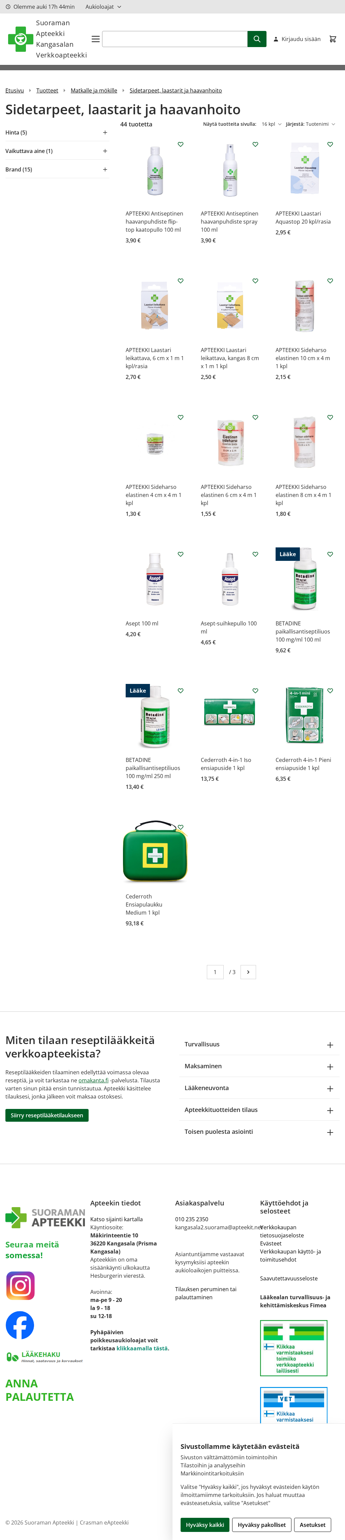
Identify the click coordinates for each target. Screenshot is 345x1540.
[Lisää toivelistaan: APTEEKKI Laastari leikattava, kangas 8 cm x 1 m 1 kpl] (255, 280)
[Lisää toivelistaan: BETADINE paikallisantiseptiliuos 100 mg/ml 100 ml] (330, 554)
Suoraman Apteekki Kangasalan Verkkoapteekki (61, 39)
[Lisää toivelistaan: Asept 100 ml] (180, 554)
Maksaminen (203, 1066)
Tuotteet (47, 90)
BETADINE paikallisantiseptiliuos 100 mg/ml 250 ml (153, 768)
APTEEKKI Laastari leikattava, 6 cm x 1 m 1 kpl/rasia (155, 358)
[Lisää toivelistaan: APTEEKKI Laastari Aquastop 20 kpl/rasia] (330, 144)
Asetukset (312, 1525)
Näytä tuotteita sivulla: (230, 124)
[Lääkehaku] (45, 1357)
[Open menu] (95, 39)
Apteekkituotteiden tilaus (221, 1110)
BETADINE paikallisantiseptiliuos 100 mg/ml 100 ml (303, 631)
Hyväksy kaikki (205, 1525)
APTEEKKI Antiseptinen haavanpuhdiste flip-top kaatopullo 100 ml (154, 221)
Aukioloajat (100, 6)
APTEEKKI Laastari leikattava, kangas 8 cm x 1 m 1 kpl (230, 358)
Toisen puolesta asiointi (219, 1131)
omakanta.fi (93, 1080)
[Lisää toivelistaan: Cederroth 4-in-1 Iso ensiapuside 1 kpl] (255, 690)
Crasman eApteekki (104, 1522)
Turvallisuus (202, 1044)
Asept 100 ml (142, 623)
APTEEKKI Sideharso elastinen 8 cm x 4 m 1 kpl (304, 495)
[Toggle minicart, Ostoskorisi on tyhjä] (332, 39)
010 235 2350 (191, 1219)
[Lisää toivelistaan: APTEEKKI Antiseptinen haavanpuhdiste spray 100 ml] (255, 144)
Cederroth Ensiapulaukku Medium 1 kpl (144, 904)
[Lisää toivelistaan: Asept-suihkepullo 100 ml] (255, 554)
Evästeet (271, 1243)
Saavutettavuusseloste (289, 1278)
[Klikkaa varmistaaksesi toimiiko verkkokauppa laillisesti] (300, 1348)
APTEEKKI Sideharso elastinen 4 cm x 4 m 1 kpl (154, 495)
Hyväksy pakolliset (262, 1525)
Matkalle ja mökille (94, 90)
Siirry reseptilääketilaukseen (47, 1115)
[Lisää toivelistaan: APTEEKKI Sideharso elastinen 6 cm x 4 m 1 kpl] (255, 417)
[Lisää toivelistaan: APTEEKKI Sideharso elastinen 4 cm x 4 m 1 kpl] (180, 417)
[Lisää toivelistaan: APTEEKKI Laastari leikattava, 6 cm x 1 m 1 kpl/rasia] (180, 280)
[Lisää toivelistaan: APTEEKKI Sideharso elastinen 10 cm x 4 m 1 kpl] (330, 280)
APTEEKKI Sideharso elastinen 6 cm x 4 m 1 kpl (229, 495)
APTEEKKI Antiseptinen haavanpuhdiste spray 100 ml (229, 221)
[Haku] (257, 39)
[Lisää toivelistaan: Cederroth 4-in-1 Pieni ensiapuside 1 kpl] (330, 690)
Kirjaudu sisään (301, 39)
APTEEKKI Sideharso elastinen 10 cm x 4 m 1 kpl (303, 358)
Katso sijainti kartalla (116, 1219)
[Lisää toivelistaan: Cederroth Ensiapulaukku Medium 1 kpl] (180, 827)
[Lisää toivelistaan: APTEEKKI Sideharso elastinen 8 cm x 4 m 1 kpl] (330, 417)
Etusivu (14, 90)
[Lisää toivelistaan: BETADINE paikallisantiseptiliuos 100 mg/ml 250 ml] (180, 690)
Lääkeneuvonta (207, 1088)
